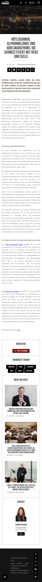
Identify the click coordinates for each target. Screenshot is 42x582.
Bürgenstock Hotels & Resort (26, 64)
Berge (20, 367)
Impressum (15, 568)
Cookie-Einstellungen (19, 573)
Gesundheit (30, 367)
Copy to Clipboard (22, 351)
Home (13, 563)
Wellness (29, 371)
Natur (20, 371)
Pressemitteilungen (18, 566)
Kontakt (20, 563)
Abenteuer (11, 367)
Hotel (11, 371)
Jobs (27, 563)
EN (33, 3)
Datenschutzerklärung (20, 570)
